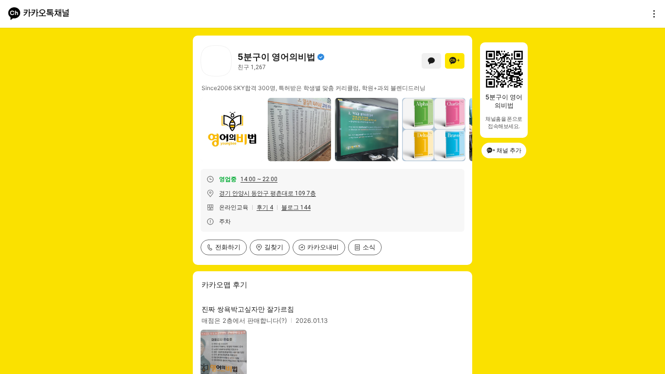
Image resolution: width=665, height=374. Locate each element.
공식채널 (321, 57)
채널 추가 (509, 150)
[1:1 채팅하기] (431, 61)
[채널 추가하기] (454, 61)
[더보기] (651, 13)
